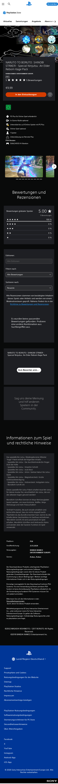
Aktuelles (7, 21)
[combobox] (29, 261)
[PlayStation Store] (12, 12)
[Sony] (52, 783)
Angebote (36, 21)
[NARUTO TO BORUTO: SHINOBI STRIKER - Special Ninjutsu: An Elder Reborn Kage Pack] (24, 166)
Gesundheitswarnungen (15, 601)
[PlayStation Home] (29, 4)
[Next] (54, 166)
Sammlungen (22, 21)
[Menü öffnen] (3, 4)
